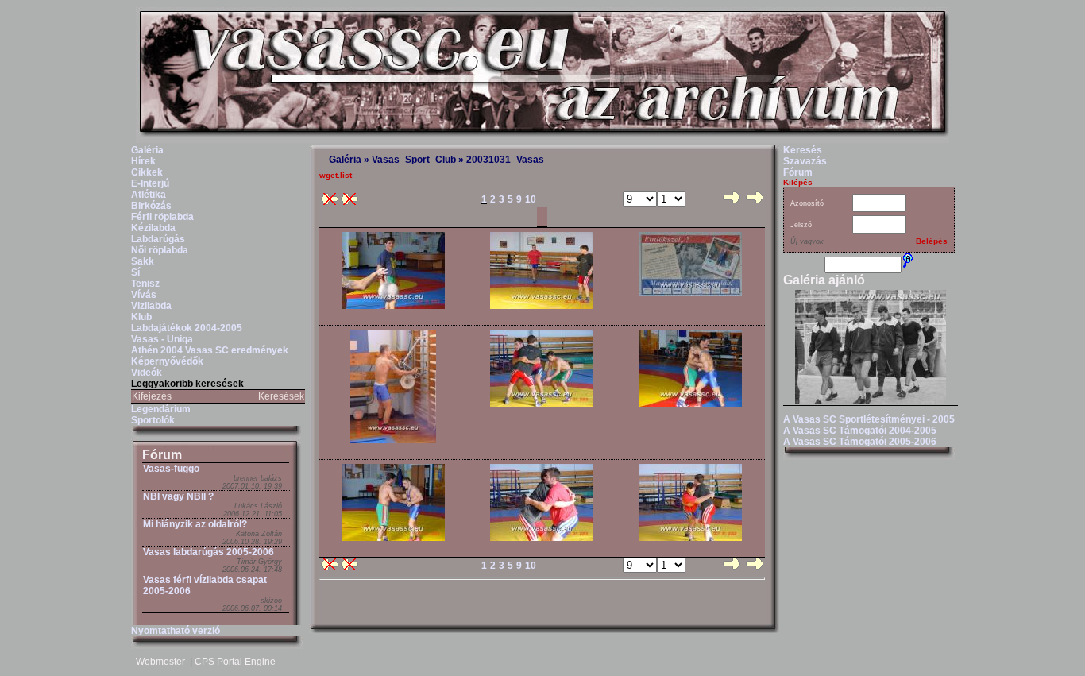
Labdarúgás (158, 239)
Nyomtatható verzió (175, 630)
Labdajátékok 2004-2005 (186, 328)
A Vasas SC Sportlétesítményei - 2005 (869, 419)
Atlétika (148, 194)
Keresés (802, 150)
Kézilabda (153, 228)
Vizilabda (151, 305)
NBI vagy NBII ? (178, 496)
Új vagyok (807, 241)
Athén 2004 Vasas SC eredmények (209, 350)
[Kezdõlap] (542, 139)
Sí (135, 272)
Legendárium (161, 409)
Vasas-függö (171, 468)
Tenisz (145, 283)
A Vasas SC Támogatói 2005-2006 (859, 441)
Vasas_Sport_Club (414, 159)
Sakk (142, 261)
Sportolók (153, 420)
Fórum (162, 455)
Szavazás (805, 161)
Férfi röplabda (162, 216)
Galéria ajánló (824, 280)
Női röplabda (159, 250)
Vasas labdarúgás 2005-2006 (208, 552)
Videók (146, 372)
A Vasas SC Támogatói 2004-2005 (859, 430)
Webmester (160, 661)
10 (530, 199)
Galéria (147, 150)
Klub (141, 317)
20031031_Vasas (505, 159)
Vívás (143, 294)
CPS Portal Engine (235, 661)
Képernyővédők (167, 361)
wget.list (335, 175)
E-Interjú (150, 183)
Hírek (143, 161)
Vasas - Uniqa (162, 339)
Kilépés (798, 182)
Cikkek (147, 172)
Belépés (932, 241)
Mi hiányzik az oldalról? (195, 524)
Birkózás (151, 205)
